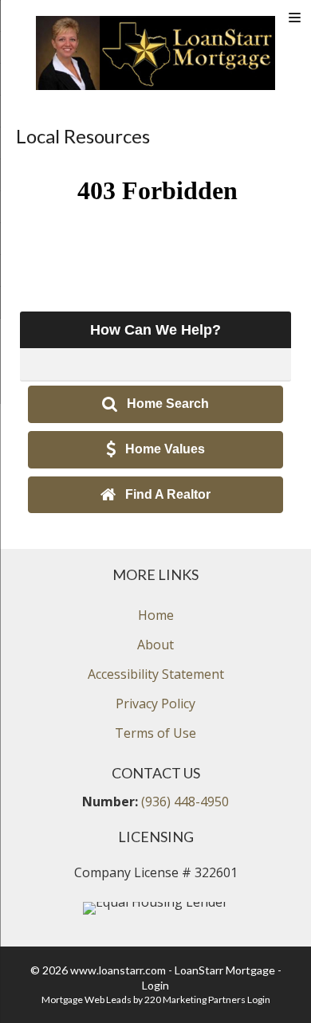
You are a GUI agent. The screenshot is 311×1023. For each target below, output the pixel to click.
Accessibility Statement (156, 674)
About (155, 644)
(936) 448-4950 (185, 801)
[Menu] (295, 18)
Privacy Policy (155, 703)
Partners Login (239, 999)
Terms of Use (155, 733)
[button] (155, 404)
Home (156, 615)
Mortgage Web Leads (86, 999)
